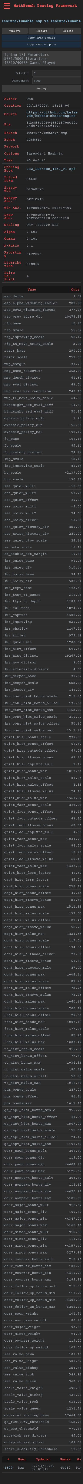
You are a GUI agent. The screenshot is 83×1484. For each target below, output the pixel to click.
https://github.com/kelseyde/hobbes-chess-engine (52, 114)
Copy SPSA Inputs (41, 37)
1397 (8, 1468)
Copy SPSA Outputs (41, 44)
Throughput (20, 80)
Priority (22, 73)
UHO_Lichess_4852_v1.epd (51, 169)
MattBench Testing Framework (45, 6)
